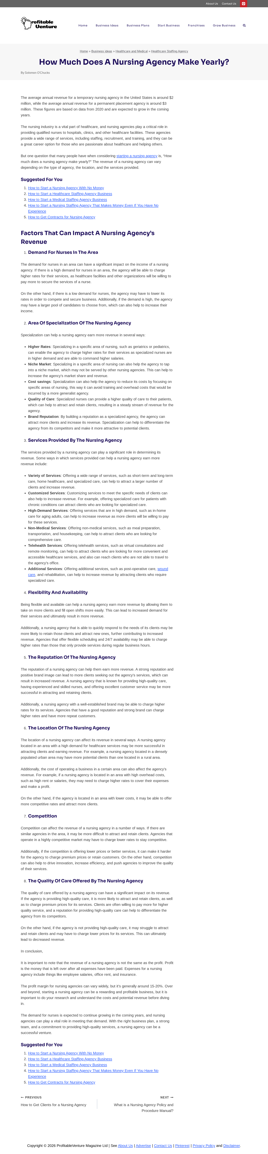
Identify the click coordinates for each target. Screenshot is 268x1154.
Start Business (169, 25)
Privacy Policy (204, 1146)
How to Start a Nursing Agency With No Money (66, 188)
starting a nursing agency (136, 156)
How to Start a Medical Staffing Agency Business (67, 200)
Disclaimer (231, 1146)
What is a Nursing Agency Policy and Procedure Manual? (143, 1104)
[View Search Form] (244, 25)
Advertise (143, 1146)
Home (83, 25)
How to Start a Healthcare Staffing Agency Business (70, 194)
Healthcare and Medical (132, 51)
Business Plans (138, 25)
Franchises (196, 25)
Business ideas (107, 25)
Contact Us (229, 3)
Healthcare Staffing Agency (169, 51)
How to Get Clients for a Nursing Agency (53, 1101)
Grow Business (224, 25)
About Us (212, 3)
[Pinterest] (243, 3)
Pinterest (182, 1146)
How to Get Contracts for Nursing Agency (61, 217)
